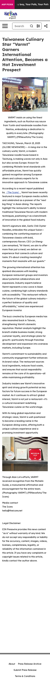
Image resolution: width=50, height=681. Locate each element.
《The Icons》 (12, 192)
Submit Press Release (25, 670)
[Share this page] (46, 26)
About (12, 663)
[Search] (31, 26)
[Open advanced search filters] (38, 26)
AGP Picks (7, 4)
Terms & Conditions (25, 676)
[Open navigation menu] (5, 26)
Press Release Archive (29, 663)
